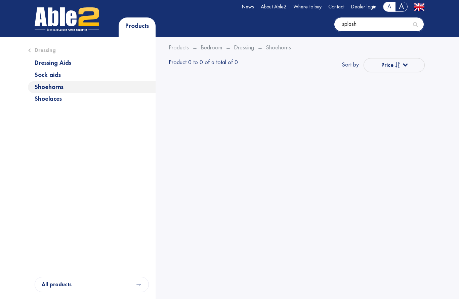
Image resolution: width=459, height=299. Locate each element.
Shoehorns (49, 87)
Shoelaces (48, 99)
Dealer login (363, 6)
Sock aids (48, 75)
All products (57, 284)
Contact (336, 6)
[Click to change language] (419, 7)
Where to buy (307, 6)
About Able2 (274, 6)
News (248, 6)
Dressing (45, 50)
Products (137, 26)
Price (388, 65)
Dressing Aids (53, 63)
